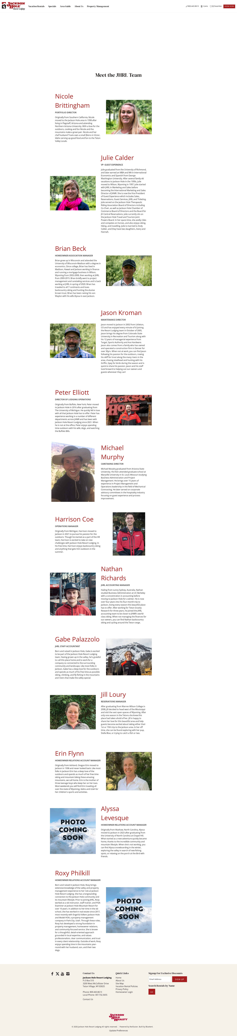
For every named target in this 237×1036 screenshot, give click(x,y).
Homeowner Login (124, 992)
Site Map (120, 983)
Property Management (98, 6)
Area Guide (65, 6)
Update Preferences (118, 1030)
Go (151, 992)
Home (118, 977)
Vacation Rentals (36, 6)
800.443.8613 (193, 6)
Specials (52, 6)
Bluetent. (149, 1026)
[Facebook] (52, 973)
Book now (229, 6)
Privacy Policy (122, 989)
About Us (78, 6)
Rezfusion (134, 1026)
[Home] (13, 6)
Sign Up (179, 979)
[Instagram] (68, 973)
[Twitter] (57, 973)
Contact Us (88, 999)
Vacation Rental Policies (127, 986)
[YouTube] (62, 973)
